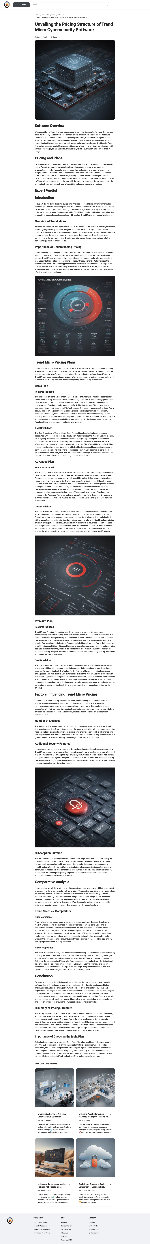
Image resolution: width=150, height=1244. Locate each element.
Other (60, 15)
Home (37, 15)
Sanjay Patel (42, 37)
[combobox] (69, 4)
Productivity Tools (48, 15)
